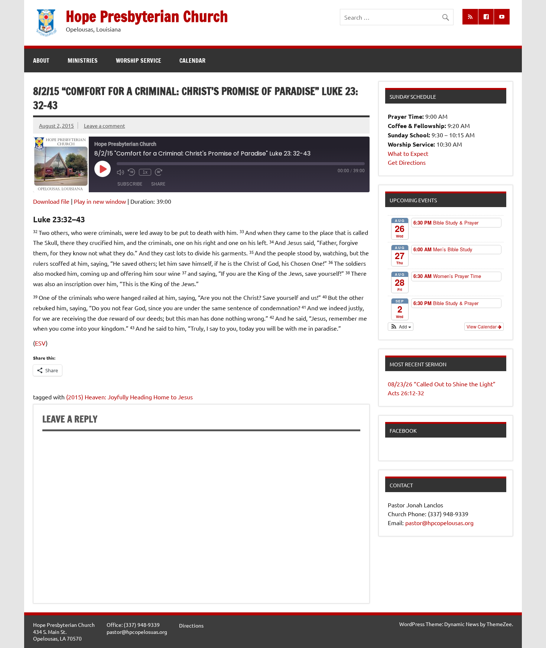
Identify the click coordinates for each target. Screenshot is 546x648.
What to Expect (408, 153)
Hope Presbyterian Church (147, 16)
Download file (51, 201)
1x (145, 172)
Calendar (192, 60)
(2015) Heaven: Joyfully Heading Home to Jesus (129, 396)
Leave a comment (104, 125)
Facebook (403, 430)
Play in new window (100, 201)
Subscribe (129, 184)
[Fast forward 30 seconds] (158, 172)
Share (158, 184)
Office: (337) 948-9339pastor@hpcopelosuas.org (137, 628)
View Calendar (482, 326)
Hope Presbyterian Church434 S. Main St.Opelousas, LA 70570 (64, 631)
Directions (191, 625)
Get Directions (407, 162)
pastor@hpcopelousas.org (439, 522)
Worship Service (138, 60)
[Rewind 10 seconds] (131, 172)
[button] (400, 326)
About (41, 60)
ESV (40, 343)
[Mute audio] (120, 172)
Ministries (83, 60)
